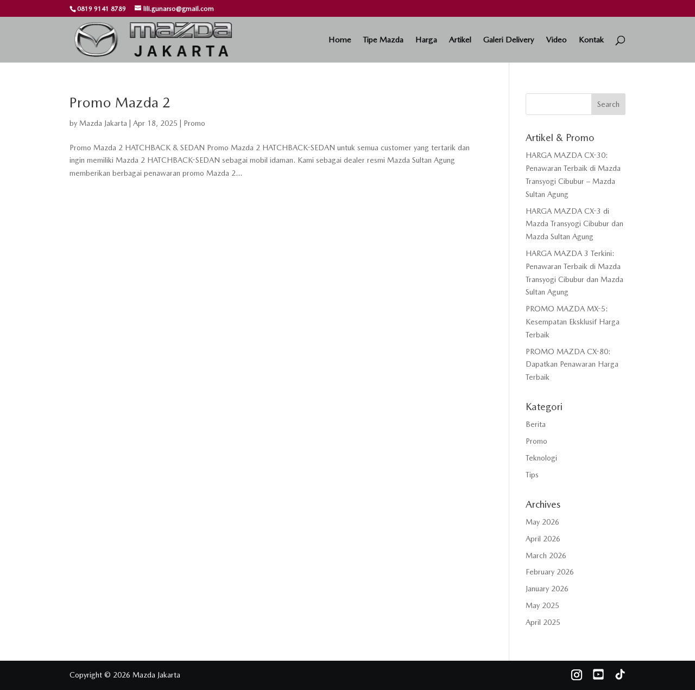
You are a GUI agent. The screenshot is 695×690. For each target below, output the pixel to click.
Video (556, 40)
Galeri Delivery (508, 40)
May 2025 (542, 605)
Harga (426, 40)
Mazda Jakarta (103, 123)
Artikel (460, 40)
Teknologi (541, 457)
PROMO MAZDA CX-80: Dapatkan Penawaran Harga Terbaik (572, 364)
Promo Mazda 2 (120, 102)
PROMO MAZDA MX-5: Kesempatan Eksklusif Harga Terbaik (573, 321)
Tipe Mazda (383, 40)
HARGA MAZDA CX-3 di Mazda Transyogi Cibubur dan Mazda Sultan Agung (574, 224)
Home (339, 40)
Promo (194, 123)
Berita (536, 424)
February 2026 (550, 571)
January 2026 (547, 588)
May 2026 (542, 522)
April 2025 (543, 622)
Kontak (591, 40)
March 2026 (546, 555)
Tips (532, 474)
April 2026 (543, 538)
